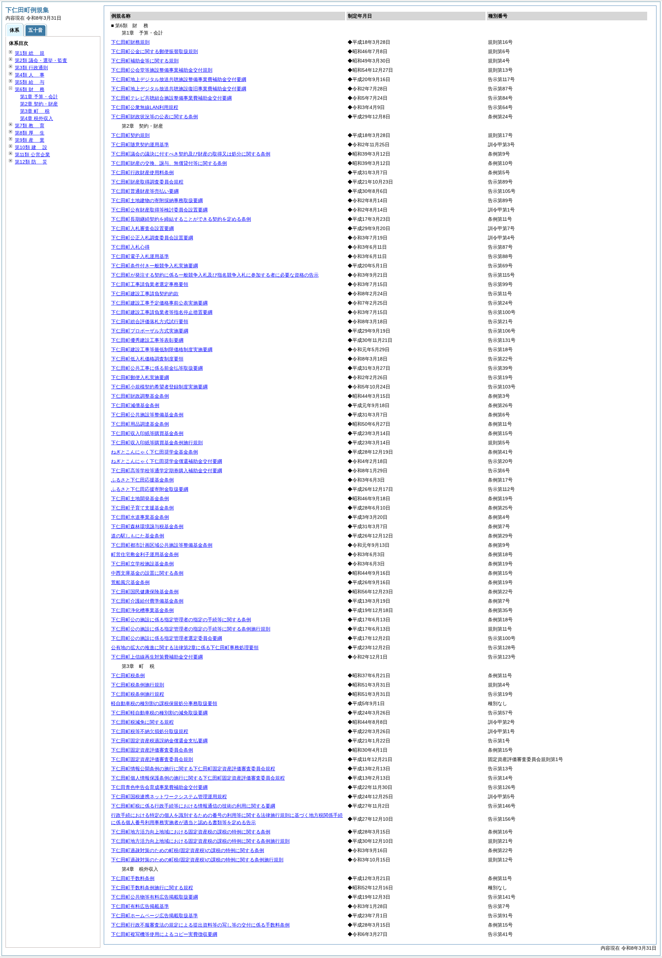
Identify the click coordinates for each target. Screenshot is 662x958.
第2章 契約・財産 (39, 104)
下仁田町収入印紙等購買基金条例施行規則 (157, 442)
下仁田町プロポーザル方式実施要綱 (149, 331)
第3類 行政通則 (31, 67)
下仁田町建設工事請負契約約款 (145, 293)
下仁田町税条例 (128, 675)
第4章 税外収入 (36, 118)
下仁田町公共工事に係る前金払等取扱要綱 (157, 368)
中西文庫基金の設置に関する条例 (147, 573)
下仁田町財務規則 (130, 42)
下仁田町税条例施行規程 (137, 694)
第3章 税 (35, 111)
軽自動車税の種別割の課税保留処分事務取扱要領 (164, 703)
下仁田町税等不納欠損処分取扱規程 (149, 731)
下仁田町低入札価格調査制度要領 (147, 359)
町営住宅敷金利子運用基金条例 (145, 554)
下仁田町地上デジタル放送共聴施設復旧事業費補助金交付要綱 (178, 88)
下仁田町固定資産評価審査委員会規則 (152, 759)
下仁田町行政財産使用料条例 (142, 172)
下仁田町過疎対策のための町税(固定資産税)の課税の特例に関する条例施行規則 (197, 859)
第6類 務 (29, 89)
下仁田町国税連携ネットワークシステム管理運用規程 (169, 796)
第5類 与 (29, 82)
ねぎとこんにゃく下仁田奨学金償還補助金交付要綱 (166, 461)
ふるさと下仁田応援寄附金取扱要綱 (149, 489)
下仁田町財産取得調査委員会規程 (147, 182)
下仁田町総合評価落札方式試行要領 (149, 321)
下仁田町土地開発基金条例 (140, 498)
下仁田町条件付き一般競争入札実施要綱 (154, 265)
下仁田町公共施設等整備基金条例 (147, 414)
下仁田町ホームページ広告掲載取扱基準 (154, 915)
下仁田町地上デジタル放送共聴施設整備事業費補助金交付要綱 (178, 79)
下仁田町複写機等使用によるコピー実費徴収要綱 (164, 934)
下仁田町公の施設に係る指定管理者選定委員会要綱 (166, 638)
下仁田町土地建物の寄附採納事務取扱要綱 (157, 200)
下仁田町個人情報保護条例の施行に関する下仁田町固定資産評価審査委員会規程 (198, 778)
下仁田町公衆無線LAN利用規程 (144, 107)
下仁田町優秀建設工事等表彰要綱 (147, 340)
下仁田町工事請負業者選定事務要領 (149, 284)
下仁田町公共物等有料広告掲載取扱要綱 (154, 897)
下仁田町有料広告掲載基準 (140, 906)
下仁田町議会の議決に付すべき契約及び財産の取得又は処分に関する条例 (190, 154)
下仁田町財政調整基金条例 (140, 396)
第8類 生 (29, 133)
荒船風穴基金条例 (130, 582)
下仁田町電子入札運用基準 (140, 256)
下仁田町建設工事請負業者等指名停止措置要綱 (161, 312)
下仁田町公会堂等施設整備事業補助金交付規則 (161, 70)
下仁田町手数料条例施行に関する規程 (152, 887)
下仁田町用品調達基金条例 (140, 424)
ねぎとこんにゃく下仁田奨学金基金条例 (154, 452)
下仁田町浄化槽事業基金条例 (142, 610)
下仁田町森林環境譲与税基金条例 (147, 526)
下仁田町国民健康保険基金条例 (145, 591)
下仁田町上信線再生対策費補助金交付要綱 (157, 657)
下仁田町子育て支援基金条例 (142, 508)
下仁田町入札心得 (130, 247)
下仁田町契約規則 (130, 135)
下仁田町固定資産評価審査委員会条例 (152, 750)
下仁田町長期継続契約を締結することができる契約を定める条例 (181, 219)
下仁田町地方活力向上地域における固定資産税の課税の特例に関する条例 (190, 831)
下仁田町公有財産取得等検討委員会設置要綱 (159, 210)
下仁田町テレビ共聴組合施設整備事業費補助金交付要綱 (171, 98)
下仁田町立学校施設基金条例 (142, 563)
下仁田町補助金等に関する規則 (145, 60)
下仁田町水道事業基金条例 (140, 517)
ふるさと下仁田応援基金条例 (142, 480)
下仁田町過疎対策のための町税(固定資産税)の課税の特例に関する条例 (187, 850)
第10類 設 (31, 147)
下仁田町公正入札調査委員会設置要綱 (152, 237)
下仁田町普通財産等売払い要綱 (145, 191)
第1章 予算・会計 (39, 96)
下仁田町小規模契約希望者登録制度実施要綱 (159, 386)
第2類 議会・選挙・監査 (41, 60)
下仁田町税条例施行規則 (137, 685)
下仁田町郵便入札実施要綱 (140, 377)
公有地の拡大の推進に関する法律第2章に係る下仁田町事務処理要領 (185, 647)
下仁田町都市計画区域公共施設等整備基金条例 (161, 545)
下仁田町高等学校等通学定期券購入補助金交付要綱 (166, 470)
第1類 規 (29, 53)
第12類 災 (31, 162)
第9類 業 (29, 140)
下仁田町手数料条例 (132, 878)
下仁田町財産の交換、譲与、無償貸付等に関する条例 (169, 163)
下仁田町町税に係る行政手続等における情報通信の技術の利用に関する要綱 (193, 806)
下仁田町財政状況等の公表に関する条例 (154, 116)
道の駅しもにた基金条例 (137, 536)
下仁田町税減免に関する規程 (142, 722)
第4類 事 (29, 75)
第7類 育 (29, 125)
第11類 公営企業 (32, 154)
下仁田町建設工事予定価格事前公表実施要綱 (159, 303)
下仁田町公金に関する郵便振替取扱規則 (154, 51)
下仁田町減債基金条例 (135, 405)
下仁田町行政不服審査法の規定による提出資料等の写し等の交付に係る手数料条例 (200, 925)
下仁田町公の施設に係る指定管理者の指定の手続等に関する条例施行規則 (190, 629)
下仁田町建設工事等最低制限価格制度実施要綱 (161, 349)
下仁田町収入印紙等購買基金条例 (147, 433)
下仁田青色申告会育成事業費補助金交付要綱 (159, 787)
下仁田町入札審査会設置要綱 (142, 228)
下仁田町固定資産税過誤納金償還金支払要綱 (159, 740)
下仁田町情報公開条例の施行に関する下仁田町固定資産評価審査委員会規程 (193, 768)
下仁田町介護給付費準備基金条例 (147, 601)
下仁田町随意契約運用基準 (140, 144)
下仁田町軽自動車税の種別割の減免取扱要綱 (159, 712)
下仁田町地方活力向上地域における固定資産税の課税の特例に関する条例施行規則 (200, 841)
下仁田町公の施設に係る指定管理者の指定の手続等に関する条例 (181, 619)
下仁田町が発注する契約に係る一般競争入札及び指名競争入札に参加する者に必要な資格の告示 (215, 275)
